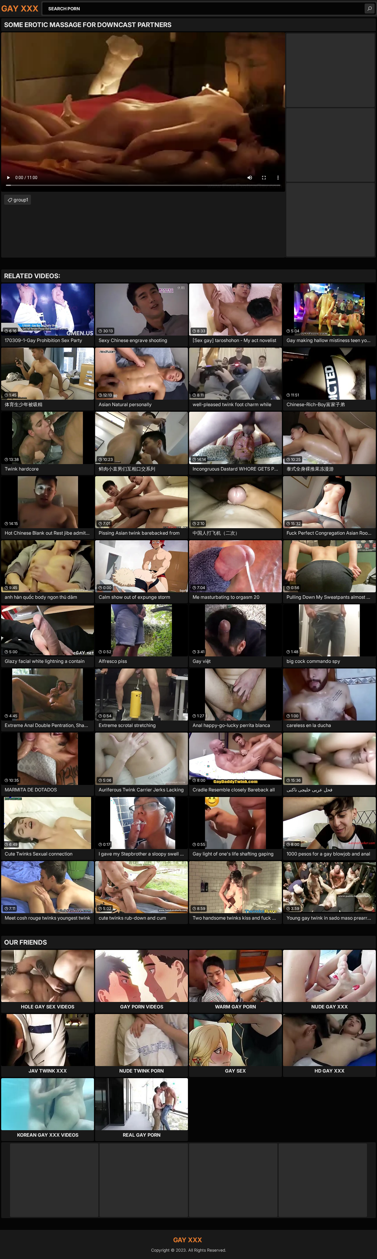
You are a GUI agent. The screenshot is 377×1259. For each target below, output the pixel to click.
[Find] (370, 9)
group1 (21, 200)
